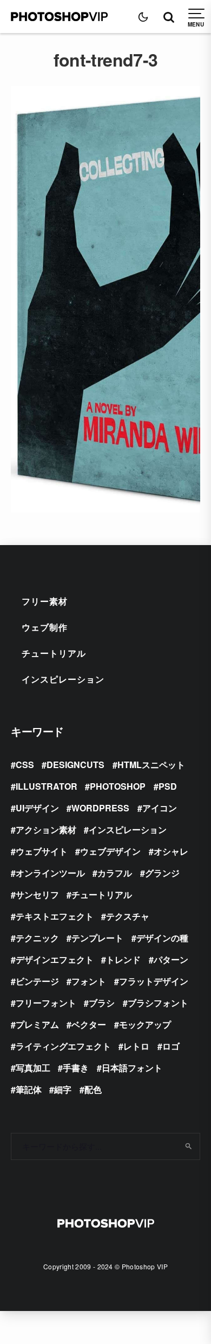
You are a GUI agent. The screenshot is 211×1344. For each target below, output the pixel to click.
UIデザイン (37, 808)
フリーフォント (46, 1002)
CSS (25, 764)
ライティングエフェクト (63, 1046)
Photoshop (118, 786)
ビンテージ (37, 981)
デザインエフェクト (55, 959)
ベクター (88, 1024)
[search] (188, 1146)
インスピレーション (63, 679)
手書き (76, 1067)
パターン (171, 959)
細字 (62, 1089)
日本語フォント (132, 1067)
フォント (88, 981)
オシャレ (171, 851)
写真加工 (33, 1067)
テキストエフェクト (55, 916)
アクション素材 (46, 829)
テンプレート (97, 938)
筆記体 (29, 1089)
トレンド (123, 959)
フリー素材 (45, 601)
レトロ (136, 1046)
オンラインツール (50, 873)
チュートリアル (54, 653)
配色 (93, 1089)
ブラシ (102, 1002)
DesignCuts (75, 764)
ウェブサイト (42, 851)
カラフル (114, 873)
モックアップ (145, 1024)
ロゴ (171, 1046)
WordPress (100, 808)
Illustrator (46, 786)
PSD (168, 786)
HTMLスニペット (151, 764)
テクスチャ (127, 916)
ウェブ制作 (45, 627)
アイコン (159, 808)
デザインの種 (162, 938)
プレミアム (37, 1024)
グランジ (162, 873)
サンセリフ (37, 894)
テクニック (37, 938)
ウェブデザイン (110, 851)
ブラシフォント (158, 1002)
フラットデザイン (153, 981)
